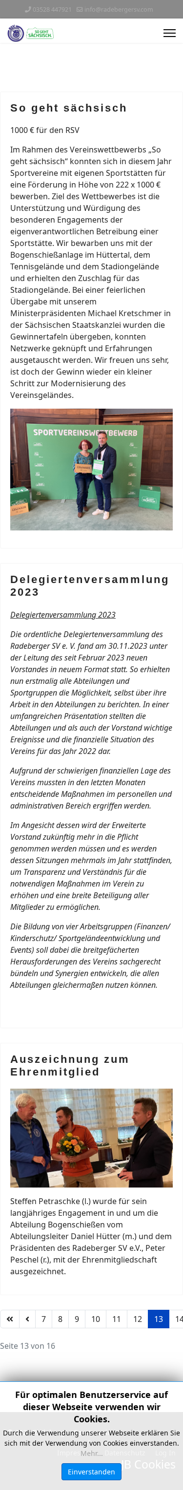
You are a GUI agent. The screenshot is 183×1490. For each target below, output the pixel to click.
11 (116, 1319)
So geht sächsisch (68, 108)
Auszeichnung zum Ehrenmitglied (70, 1065)
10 (95, 1319)
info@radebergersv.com (118, 9)
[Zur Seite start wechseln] (10, 1319)
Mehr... (92, 1453)
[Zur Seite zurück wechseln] (27, 1319)
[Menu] (169, 33)
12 (137, 1319)
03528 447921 (52, 9)
